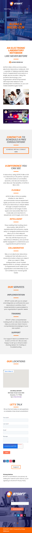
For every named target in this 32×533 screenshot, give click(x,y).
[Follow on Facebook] (4, 461)
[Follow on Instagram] (10, 461)
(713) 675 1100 (17, 397)
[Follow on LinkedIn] (7, 461)
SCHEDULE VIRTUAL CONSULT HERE (16, 150)
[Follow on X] (14, 461)
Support (16, 467)
